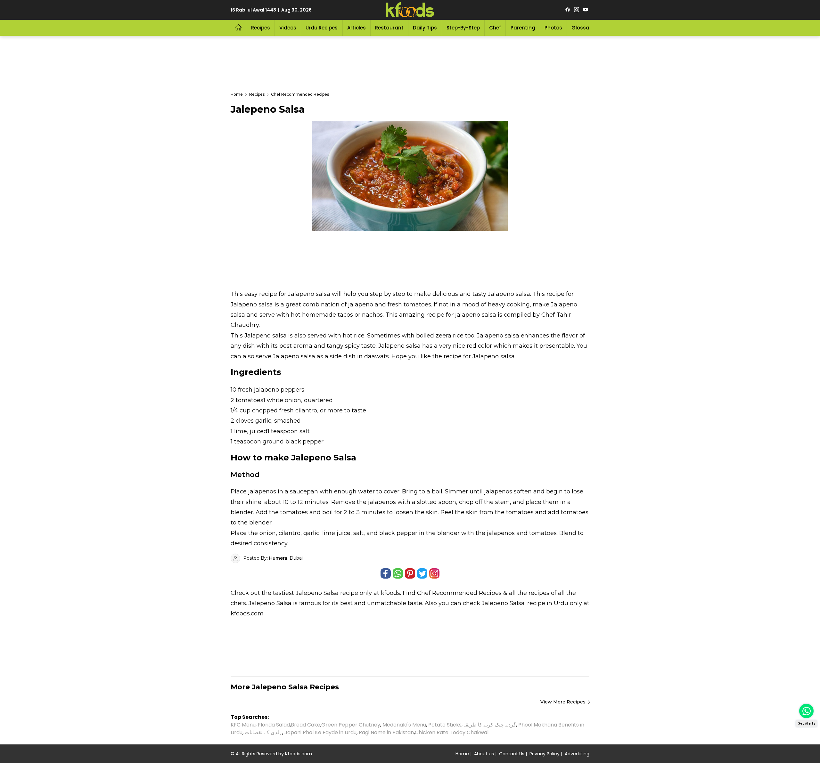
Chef (495, 27)
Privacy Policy (544, 754)
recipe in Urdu (547, 603)
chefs (238, 603)
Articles (356, 27)
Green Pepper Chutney (350, 724)
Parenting (523, 27)
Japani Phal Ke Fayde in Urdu (320, 732)
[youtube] (585, 10)
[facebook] (567, 10)
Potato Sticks (445, 724)
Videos (287, 27)
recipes (540, 593)
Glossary (582, 27)
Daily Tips (425, 27)
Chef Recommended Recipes (459, 593)
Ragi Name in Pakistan (386, 732)
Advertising (577, 754)
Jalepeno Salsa (317, 593)
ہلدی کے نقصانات (263, 732)
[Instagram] (576, 10)
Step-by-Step (463, 27)
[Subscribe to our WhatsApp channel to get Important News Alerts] (806, 711)
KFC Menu (243, 724)
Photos (553, 27)
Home (462, 754)
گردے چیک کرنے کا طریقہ (489, 724)
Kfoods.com (298, 754)
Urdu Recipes (322, 27)
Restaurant (389, 27)
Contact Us (511, 754)
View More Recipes (563, 702)
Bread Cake (305, 724)
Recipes (260, 27)
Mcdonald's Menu (404, 724)
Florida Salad (274, 724)
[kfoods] (410, 10)
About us (484, 754)
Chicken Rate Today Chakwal (451, 732)
